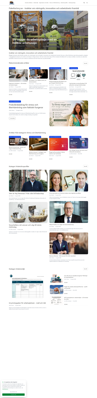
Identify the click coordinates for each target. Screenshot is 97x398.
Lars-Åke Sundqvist (12, 150)
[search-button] (84, 2)
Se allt (85, 63)
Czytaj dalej (12, 118)
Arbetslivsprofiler (64, 2)
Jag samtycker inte (13, 391)
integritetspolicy (5, 389)
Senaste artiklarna (29, 2)
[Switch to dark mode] (87, 3)
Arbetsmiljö (35, 2)
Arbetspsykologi (72, 2)
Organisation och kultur (44, 2)
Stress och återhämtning (54, 2)
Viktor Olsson (31, 83)
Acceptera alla (13, 394)
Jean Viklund (15, 45)
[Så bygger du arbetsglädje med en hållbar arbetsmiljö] (48, 30)
